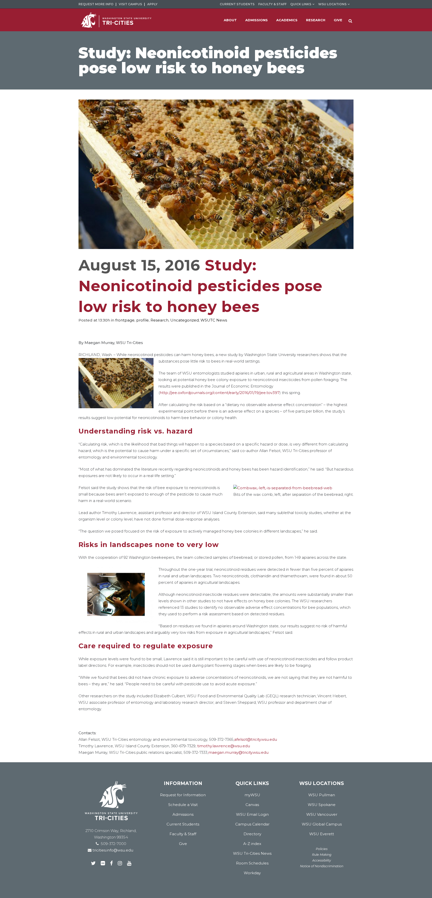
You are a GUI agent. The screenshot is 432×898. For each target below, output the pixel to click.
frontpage (124, 320)
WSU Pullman (321, 794)
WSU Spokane (322, 804)
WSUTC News (213, 320)
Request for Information (183, 794)
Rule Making (322, 854)
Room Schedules (252, 863)
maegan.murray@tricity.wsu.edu (238, 752)
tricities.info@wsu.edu (112, 850)
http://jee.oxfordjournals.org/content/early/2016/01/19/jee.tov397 (220, 392)
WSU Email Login (252, 814)
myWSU (252, 794)
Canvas (252, 804)
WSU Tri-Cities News (252, 853)
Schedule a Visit (183, 804)
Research (159, 320)
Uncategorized (184, 320)
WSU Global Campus (322, 824)
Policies (322, 849)
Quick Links (300, 4)
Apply (152, 4)
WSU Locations (332, 4)
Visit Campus (130, 4)
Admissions (183, 814)
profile (142, 320)
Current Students (237, 4)
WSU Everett (321, 834)
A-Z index (252, 843)
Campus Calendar (252, 824)
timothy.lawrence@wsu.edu (223, 746)
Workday (252, 872)
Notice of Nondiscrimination (321, 866)
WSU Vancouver (321, 814)
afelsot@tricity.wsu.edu (255, 739)
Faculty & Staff (272, 4)
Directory (252, 834)
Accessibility (321, 860)
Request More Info (96, 4)
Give (183, 843)
